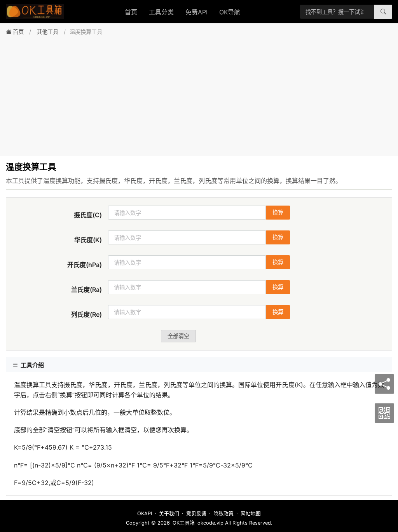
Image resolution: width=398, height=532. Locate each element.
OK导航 (229, 12)
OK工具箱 (184, 523)
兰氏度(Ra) (86, 289)
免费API (196, 12)
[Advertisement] (199, 93)
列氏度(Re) (86, 314)
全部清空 (178, 336)
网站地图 (251, 513)
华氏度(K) (88, 240)
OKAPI (144, 513)
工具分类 (161, 12)
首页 (131, 12)
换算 (277, 212)
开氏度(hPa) (84, 265)
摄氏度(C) (88, 215)
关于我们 (169, 513)
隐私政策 (223, 513)
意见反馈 (196, 513)
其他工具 (47, 31)
